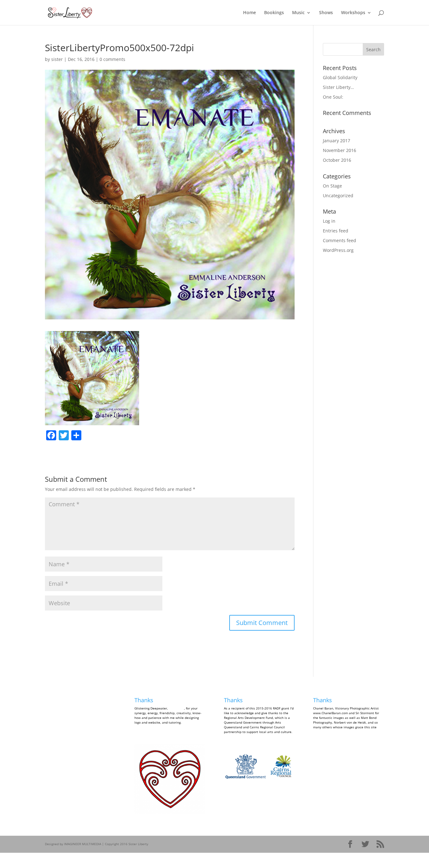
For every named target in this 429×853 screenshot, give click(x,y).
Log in (329, 221)
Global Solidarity (340, 77)
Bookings (274, 12)
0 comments (112, 59)
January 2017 (336, 141)
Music (298, 12)
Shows (326, 12)
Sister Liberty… (338, 87)
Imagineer (176, 708)
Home (249, 12)
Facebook (57, 700)
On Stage (332, 186)
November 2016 (339, 150)
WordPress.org (338, 250)
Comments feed (339, 240)
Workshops (353, 12)
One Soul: (333, 97)
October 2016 (337, 160)
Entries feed (335, 231)
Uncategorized (338, 195)
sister (57, 59)
